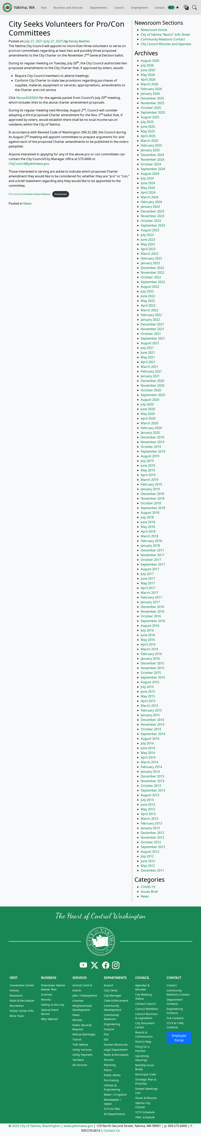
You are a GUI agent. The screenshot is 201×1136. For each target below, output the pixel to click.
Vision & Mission (146, 1098)
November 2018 (152, 498)
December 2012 (152, 833)
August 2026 (150, 60)
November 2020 (152, 385)
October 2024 (151, 164)
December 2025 (152, 98)
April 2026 (148, 79)
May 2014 (148, 753)
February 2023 (151, 258)
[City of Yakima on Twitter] (94, 965)
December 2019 (152, 437)
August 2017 (150, 569)
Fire (106, 1034)
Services (79, 978)
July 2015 (147, 687)
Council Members (146, 1009)
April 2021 (148, 362)
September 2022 (153, 282)
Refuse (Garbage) (83, 1034)
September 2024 (153, 169)
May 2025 (148, 131)
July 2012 (147, 856)
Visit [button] (44, 7)
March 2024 (149, 197)
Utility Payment (82, 1055)
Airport (108, 985)
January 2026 (150, 93)
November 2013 (152, 781)
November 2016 (152, 611)
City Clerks (111, 990)
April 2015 (148, 701)
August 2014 (150, 738)
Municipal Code (145, 1074)
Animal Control (82, 985)
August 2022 (150, 286)
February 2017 (151, 597)
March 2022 (149, 310)
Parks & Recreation (22, 1000)
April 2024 (148, 192)
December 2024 (152, 155)
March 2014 (149, 762)
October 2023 (151, 221)
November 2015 (152, 668)
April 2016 (148, 644)
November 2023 (152, 216)
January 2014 (150, 771)
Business (48, 978)
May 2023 (148, 244)
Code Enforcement (116, 1000)
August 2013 (150, 795)
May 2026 (148, 75)
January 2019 (150, 489)
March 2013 (149, 818)
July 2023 (147, 235)
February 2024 (151, 202)
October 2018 (151, 503)
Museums (16, 995)
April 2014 (148, 757)
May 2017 (148, 583)
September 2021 (153, 338)
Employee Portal (179, 1037)
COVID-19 (148, 887)
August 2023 (150, 230)
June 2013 (148, 804)
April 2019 (148, 475)
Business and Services (68, 7)
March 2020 (149, 423)
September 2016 (153, 621)
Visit (13, 978)
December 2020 (152, 381)
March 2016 (149, 649)
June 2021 (148, 352)
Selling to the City (52, 1005)
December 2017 (152, 550)
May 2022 (148, 301)
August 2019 (150, 456)
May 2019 (148, 470)
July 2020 (147, 404)
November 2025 (152, 103)
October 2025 (151, 108)
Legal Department (116, 1049)
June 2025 (148, 126)
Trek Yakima (80, 1044)
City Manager (113, 995)
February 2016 (151, 654)
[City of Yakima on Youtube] (83, 965)
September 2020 (153, 395)
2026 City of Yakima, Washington (36, 1126)
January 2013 (150, 828)
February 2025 (151, 145)
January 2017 (150, 602)
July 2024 (147, 178)
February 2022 (151, 315)
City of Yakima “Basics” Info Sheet (165, 34)
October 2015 (151, 672)
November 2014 (152, 724)
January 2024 (150, 206)
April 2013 (148, 814)
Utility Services (82, 1049)
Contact (174, 978)
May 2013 (148, 809)
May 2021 (148, 357)
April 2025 (148, 136)
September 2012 (153, 847)
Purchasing (111, 1080)
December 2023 (152, 211)
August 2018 (150, 512)
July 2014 (147, 743)
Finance (109, 1029)
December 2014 (152, 720)
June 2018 (148, 522)
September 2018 (153, 508)
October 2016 (151, 616)
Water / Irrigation (115, 1094)
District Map (143, 1041)
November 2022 (152, 272)
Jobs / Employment (84, 995)
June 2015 (148, 691)
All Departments (114, 1114)
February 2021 (151, 371)
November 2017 (152, 555)
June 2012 (148, 861)
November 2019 (152, 442)
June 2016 (148, 635)
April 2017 (148, 588)
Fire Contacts (175, 1018)
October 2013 (151, 785)
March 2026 (149, 84)
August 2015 (150, 682)
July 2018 (147, 517)
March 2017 (149, 592)
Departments (98, 7)
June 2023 (148, 239)
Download (61, 194)
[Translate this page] (186, 7)
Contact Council (145, 1004)
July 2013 (147, 800)
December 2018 (152, 494)
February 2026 (151, 89)
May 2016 (148, 640)
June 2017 (148, 578)
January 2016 (150, 658)
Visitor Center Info (22, 1011)
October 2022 (151, 277)
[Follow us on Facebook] (105, 965)
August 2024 (150, 173)
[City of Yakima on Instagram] (115, 965)
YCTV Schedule (145, 1112)
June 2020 (148, 409)
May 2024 (148, 188)
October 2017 (151, 560)
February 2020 (151, 428)
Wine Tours (17, 1016)
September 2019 (153, 451)
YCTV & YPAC (112, 1109)
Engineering (112, 1024)
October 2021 (151, 334)
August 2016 (150, 625)
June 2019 (148, 465)
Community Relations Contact (163, 39)
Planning (110, 1065)
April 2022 (148, 305)
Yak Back (78, 1060)
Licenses (46, 994)
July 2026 (147, 65)
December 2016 (152, 607)
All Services (79, 1065)
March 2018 (149, 536)
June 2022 (148, 296)
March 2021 (149, 366)
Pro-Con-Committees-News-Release (29, 194)
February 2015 (151, 710)
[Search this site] (194, 7)
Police (107, 1070)
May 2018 (148, 527)
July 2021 (147, 348)
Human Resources (116, 1044)
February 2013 (151, 823)
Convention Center (22, 985)
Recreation (17, 1006)
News (27, 203)
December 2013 (152, 776)
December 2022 (152, 268)
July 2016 (147, 630)
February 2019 (151, 484)
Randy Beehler (79, 41)
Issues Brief (149, 891)
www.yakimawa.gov (78, 1126)
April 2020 (148, 418)
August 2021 (150, 343)
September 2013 (153, 790)
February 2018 (151, 541)
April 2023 (148, 249)
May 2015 (148, 696)
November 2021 (152, 329)
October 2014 (151, 729)
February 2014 (151, 767)
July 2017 (147, 574)
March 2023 (149, 253)
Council (119, 7)
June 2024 (148, 183)
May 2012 (148, 866)
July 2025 (147, 122)
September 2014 (153, 734)
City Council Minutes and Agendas (166, 44)
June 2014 (148, 748)
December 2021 (152, 324)
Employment (139, 7)
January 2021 (150, 376)
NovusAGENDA (27, 98)
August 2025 (150, 117)
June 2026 (148, 70)
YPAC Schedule (145, 1117)
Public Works (112, 1075)
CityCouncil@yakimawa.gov (29, 163)
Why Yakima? (49, 1019)
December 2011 (152, 870)
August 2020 (150, 399)
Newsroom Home (154, 30)
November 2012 (152, 837)
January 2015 (150, 715)
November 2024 (152, 159)
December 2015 (152, 663)
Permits (46, 999)
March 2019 (149, 479)
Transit (76, 1039)
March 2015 (149, 705)
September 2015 (153, 677)
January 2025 (150, 150)
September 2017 (153, 564)
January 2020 (150, 432)
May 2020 (148, 414)
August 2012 (150, 851)
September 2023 (153, 225)
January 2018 (150, 545)
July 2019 (147, 461)
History (14, 990)
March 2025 (149, 140)
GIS (106, 1039)
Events (76, 990)
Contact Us (112, 1130)
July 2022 (147, 291)
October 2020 (151, 390)
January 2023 (150, 263)
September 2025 (153, 112)
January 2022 (150, 319)
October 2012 (151, 842)
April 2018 (148, 531)
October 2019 (151, 447)
